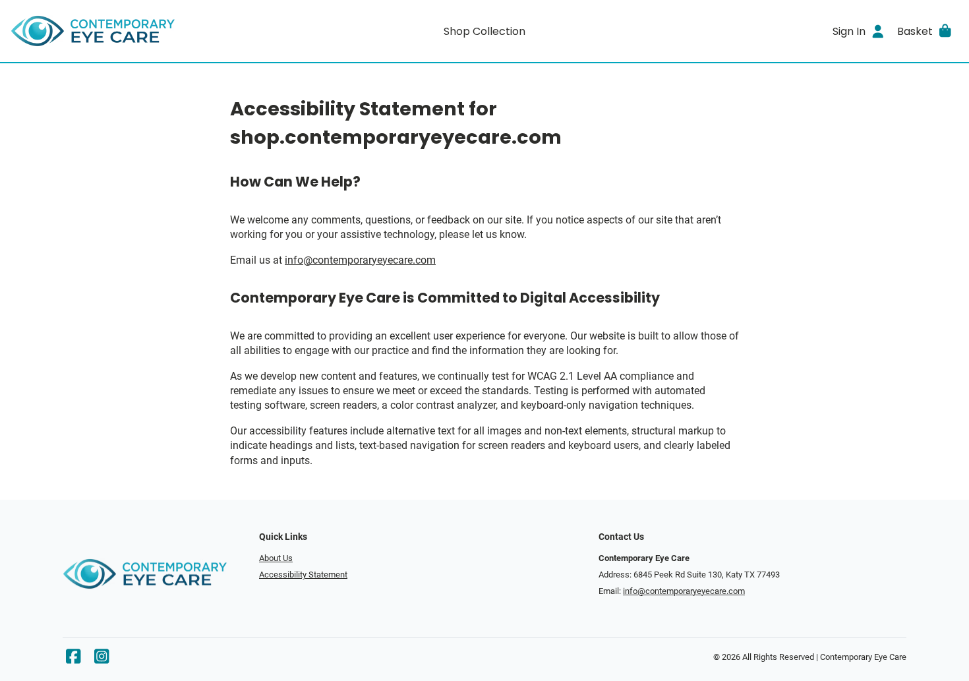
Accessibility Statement (303, 574)
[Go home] (129, 31)
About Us (276, 558)
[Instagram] (101, 660)
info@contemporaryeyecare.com (360, 260)
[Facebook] (73, 660)
